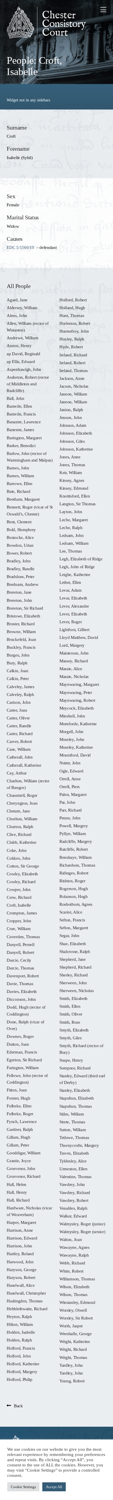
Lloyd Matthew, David (78, 637)
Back (18, 1405)
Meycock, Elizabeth (76, 708)
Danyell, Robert (20, 952)
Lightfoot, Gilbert (74, 629)
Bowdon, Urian (20, 545)
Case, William (18, 749)
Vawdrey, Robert (73, 1200)
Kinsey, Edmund (73, 488)
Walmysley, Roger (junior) (82, 1223)
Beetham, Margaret (23, 499)
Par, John (67, 802)
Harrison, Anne (20, 1230)
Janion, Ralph (71, 409)
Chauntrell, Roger (22, 795)
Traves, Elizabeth (74, 1153)
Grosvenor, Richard (23, 1176)
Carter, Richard (19, 733)
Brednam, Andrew (22, 584)
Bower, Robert (19, 553)
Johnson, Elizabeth (75, 433)
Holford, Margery (22, 1371)
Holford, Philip (19, 1379)
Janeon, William (73, 393)
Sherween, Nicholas (76, 990)
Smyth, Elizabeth (74, 1029)
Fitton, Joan (17, 1089)
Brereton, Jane (19, 592)
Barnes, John (18, 467)
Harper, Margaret (21, 1222)
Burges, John (18, 655)
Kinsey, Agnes (71, 480)
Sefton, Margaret (73, 927)
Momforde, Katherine (78, 723)
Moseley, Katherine (76, 747)
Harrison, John (19, 1245)
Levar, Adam (70, 590)
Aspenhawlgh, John (24, 369)
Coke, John (16, 850)
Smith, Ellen (69, 1006)
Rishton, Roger (72, 880)
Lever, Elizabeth (73, 613)
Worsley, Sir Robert (76, 1317)
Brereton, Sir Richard (25, 608)
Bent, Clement (19, 521)
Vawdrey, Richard (74, 1192)
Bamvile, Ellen (19, 406)
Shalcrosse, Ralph (74, 951)
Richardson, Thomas (77, 865)
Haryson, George (21, 1269)
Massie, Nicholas (74, 676)
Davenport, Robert (23, 975)
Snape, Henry (71, 1060)
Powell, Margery (73, 825)
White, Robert (71, 1270)
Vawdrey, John (72, 1184)
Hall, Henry (17, 1192)
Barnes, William (20, 475)
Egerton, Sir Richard (24, 1059)
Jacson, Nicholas (73, 386)
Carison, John (18, 702)
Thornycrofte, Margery (79, 1145)
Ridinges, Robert (73, 872)
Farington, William (23, 1067)
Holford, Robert (73, 299)
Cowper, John (18, 889)
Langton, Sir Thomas (77, 503)
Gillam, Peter (18, 1144)
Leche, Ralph (70, 527)
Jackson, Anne (72, 378)
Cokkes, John (18, 858)
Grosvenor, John (21, 1168)
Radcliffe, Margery (75, 841)
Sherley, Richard (73, 974)
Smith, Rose (69, 1022)
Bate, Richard (18, 491)
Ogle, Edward (71, 770)
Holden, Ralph (19, 1339)
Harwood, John (20, 1261)
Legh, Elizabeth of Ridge (81, 558)
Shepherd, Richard (75, 967)
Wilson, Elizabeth (74, 1286)
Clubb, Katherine (21, 842)
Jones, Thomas (72, 464)
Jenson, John (70, 417)
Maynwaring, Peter (75, 692)
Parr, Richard (70, 810)
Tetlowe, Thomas (74, 1137)
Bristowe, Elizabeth (23, 615)
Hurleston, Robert (74, 323)
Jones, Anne (70, 456)
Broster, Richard (20, 623)
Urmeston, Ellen (73, 1168)
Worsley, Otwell (73, 1310)
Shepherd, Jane (72, 959)
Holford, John (19, 1355)
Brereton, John (19, 600)
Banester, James (20, 429)
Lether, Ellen (70, 582)
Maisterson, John (74, 652)
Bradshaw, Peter (20, 576)
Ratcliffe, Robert (73, 849)
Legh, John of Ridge (77, 566)
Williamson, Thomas (77, 1278)
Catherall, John (19, 756)
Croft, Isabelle (19, 905)
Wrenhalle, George (75, 1333)
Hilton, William (20, 1324)
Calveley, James (20, 686)
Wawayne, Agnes (74, 1247)
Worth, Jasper (71, 1325)
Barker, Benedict (21, 445)
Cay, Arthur (17, 772)
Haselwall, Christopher (26, 1293)
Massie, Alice (70, 668)
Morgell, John (71, 731)
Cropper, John (19, 920)
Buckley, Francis (21, 647)
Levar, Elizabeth (73, 597)
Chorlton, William (22, 818)
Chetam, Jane (18, 810)
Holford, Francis (21, 1348)
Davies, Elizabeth (22, 991)
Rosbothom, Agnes (75, 904)
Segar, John (69, 935)
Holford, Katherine (23, 1363)
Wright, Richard (73, 1349)
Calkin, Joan (17, 670)
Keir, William (70, 472)
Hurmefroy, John (74, 331)
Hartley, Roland (20, 1253)
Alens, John (17, 315)
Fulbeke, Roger (20, 1113)
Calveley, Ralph (20, 694)
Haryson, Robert (21, 1277)
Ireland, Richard (73, 354)
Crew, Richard (19, 897)
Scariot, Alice (70, 912)
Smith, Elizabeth (73, 998)
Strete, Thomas (72, 1121)
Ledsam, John (71, 535)
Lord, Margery (72, 645)
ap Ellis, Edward (21, 361)
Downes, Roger (20, 1036)
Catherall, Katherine (24, 765)
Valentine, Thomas (75, 1176)
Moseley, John (71, 739)
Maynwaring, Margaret (79, 684)
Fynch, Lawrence (22, 1121)
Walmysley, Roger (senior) (82, 1231)
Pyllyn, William (72, 833)
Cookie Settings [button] (23, 1487)
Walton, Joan (70, 1239)
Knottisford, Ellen (74, 495)
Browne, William (21, 631)
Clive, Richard (19, 834)
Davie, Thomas (20, 983)
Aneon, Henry (19, 345)
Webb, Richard (72, 1262)
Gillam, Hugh (18, 1137)
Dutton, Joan (18, 1044)
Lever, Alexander (74, 606)
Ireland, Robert (72, 362)
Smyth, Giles (70, 1037)
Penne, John (70, 817)
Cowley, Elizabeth (22, 873)
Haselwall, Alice (20, 1285)
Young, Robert (72, 1380)
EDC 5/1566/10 (20, 247)
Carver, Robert (19, 741)
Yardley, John (71, 1365)
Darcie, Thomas (20, 967)
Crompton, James (22, 912)
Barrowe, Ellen (19, 483)
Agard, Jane (17, 299)
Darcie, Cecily (19, 960)
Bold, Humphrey (21, 529)
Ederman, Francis (22, 1051)
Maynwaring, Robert (77, 700)
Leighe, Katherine (74, 574)
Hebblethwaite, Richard (27, 1308)
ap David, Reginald (23, 353)
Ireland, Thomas (73, 370)
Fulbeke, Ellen (19, 1105)
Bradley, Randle (20, 568)
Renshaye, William (75, 857)
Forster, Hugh (18, 1098)
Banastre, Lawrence (24, 421)
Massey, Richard (73, 660)
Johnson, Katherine (76, 448)
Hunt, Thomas (71, 315)
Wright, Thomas (73, 1357)
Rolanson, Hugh (73, 896)
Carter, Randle (19, 725)
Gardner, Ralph (20, 1129)
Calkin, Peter (18, 678)
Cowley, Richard (21, 881)
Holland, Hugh (72, 307)
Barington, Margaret (24, 437)
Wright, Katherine (74, 1341)
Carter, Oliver (18, 717)
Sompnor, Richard (75, 1067)
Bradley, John (18, 560)
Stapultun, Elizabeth (76, 1098)
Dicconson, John (21, 999)
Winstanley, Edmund (77, 1302)
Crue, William (18, 928)
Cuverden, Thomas (23, 936)
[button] (103, 9)
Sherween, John (73, 982)
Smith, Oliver (70, 1013)
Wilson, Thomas (73, 1294)
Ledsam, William (73, 543)
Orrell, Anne (70, 778)
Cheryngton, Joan (22, 803)
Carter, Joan (17, 710)
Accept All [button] (54, 1487)
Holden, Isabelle (21, 1332)
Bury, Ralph (17, 662)
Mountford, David (75, 754)
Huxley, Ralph (71, 338)
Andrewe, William (22, 337)
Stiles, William (71, 1113)
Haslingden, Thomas (24, 1300)
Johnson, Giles (72, 441)
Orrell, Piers (69, 786)
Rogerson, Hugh (73, 888)
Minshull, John (72, 715)
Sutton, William (72, 1129)
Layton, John (70, 511)
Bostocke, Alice (20, 537)
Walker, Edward (73, 1215)
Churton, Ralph (20, 826)
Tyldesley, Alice (73, 1160)
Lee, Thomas (70, 550)
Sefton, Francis (72, 919)
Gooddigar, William (23, 1152)
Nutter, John (69, 762)
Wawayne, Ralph (74, 1255)
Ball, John (15, 398)
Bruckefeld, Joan (21, 639)
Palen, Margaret (72, 794)
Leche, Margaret (73, 519)
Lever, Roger (70, 621)
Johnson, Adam (72, 425)
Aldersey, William (22, 307)
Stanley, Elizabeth (74, 1090)
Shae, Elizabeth (72, 943)
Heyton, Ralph (19, 1316)
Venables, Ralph (73, 1208)
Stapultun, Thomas (75, 1106)
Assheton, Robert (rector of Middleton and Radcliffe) (28, 384)
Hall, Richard (18, 1200)
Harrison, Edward (22, 1237)
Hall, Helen (16, 1184)
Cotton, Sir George (23, 865)
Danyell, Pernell (20, 944)
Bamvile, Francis (21, 413)
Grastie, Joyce (19, 1160)
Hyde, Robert (71, 346)
